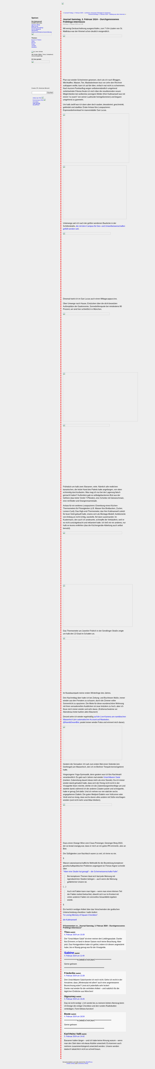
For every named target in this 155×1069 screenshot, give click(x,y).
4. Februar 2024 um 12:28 (74, 976)
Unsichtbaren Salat (112, 777)
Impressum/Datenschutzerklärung (41, 32)
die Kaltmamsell (70, 920)
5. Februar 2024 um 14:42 (74, 1036)
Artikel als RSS (37, 98)
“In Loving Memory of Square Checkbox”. (80, 915)
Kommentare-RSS (38, 100)
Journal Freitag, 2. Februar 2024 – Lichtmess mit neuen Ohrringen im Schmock (87, 13)
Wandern (34, 47)
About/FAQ (34, 30)
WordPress (36, 105)
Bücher (33, 42)
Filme (33, 41)
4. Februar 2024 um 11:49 (74, 956)
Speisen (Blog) (35, 24)
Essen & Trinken (36, 40)
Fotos (33, 44)
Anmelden (36, 102)
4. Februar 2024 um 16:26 (74, 999)
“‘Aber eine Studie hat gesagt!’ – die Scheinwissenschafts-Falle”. (90, 872)
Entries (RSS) (71, 1063)
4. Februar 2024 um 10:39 (74, 935)
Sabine (69, 952)
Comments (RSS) (83, 1063)
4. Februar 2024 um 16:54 (74, 1016)
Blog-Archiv (34, 26)
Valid (36, 103)
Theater (33, 45)
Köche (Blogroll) (36, 29)
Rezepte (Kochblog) (37, 27)
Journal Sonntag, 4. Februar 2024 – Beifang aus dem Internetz (106, 14)
